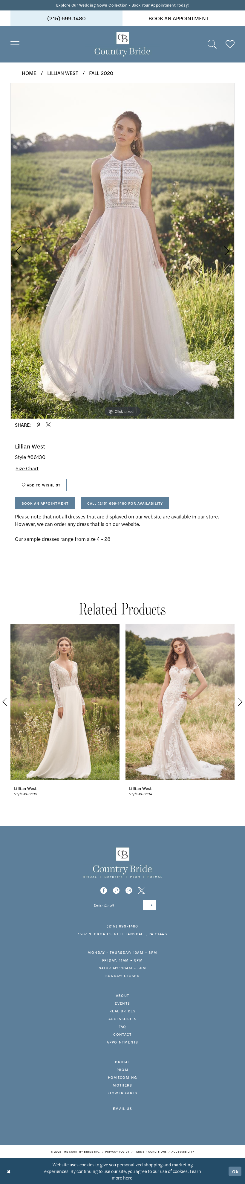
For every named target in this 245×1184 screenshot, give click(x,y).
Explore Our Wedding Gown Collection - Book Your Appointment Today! (122, 5)
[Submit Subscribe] (149, 905)
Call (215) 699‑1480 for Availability (125, 503)
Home (29, 73)
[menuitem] (66, 18)
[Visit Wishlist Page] (230, 44)
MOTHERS (122, 1085)
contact (122, 1034)
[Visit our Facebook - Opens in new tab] (103, 890)
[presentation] (65, 702)
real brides (122, 1011)
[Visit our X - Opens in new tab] (141, 890)
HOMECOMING (122, 1077)
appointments (122, 1042)
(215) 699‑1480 (66, 18)
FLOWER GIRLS (122, 1092)
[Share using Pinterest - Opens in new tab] (38, 424)
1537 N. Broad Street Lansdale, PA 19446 (122, 933)
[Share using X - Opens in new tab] (48, 424)
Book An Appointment (45, 503)
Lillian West (62, 73)
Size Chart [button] (27, 468)
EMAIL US (122, 1108)
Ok (235, 1171)
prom (123, 1069)
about (122, 995)
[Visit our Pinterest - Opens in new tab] (116, 890)
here (127, 1177)
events (122, 1003)
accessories (122, 1018)
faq (122, 1026)
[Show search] (212, 44)
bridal (122, 1061)
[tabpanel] (122, 251)
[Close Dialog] (9, 1171)
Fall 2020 (101, 73)
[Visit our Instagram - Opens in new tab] (128, 890)
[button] (15, 44)
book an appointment (178, 18)
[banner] (122, 44)
